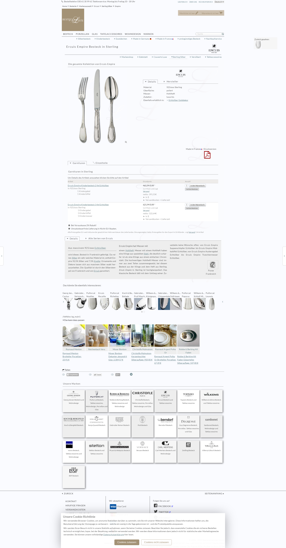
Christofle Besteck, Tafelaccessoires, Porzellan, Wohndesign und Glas (142, 403)
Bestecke (73, 6)
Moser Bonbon (119, 349)
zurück (68, 493)
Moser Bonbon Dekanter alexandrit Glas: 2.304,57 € (117, 356)
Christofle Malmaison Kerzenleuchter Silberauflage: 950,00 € (141, 356)
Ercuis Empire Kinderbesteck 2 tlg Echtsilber (88, 185)
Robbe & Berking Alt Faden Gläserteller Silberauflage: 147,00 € (187, 359)
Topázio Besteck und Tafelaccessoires (188, 401)
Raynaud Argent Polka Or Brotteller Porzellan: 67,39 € (165, 359)
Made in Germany (141, 39)
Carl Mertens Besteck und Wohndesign (165, 452)
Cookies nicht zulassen (156, 542)
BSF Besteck (74, 476)
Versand (146, 191)
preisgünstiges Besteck (189, 39)
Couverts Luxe (160, 57)
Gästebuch (182, 2)
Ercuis (96, 6)
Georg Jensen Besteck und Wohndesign (74, 401)
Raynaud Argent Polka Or (165, 351)
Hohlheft (129, 250)
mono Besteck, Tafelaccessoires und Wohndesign (74, 453)
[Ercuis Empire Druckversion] (207, 157)
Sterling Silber (107, 6)
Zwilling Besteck (188, 450)
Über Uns (193, 2)
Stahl (146, 254)
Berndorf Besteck (165, 425)
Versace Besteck (142, 450)
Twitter (163, 512)
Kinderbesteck (103, 39)
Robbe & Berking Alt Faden (188, 351)
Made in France (164, 39)
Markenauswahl (85, 6)
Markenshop (127, 57)
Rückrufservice (206, 2)
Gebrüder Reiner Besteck (119, 425)
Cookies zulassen (126, 542)
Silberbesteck (84, 39)
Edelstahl (143, 57)
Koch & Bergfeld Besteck (73, 425)
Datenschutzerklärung (113, 534)
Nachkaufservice (214, 39)
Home (64, 6)
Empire (118, 6)
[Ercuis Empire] (98, 106)
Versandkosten (76, 509)
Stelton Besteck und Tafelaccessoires (96, 452)
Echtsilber (100, 248)
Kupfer (97, 261)
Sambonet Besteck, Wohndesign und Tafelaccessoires (211, 428)
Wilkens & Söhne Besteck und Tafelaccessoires (211, 401)
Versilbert (196, 57)
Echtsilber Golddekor (178, 100)
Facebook (164, 506)
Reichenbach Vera (96, 349)
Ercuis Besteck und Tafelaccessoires (165, 401)
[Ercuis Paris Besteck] (284, 255)
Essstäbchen (121, 39)
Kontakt (71, 501)
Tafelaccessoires (214, 57)
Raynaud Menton (74, 349)
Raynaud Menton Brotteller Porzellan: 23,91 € (72, 356)
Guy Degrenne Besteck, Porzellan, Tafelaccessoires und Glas (188, 428)
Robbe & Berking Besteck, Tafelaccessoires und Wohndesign (120, 403)
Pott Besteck (142, 425)
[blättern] (63, 302)
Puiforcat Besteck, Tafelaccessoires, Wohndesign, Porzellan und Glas (97, 405)
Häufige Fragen (76, 505)
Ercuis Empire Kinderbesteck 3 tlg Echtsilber (88, 204)
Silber (74, 258)
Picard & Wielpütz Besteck (119, 450)
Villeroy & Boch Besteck (211, 450)
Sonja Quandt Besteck (96, 425)
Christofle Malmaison (143, 349)
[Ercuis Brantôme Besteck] (2, 255)
